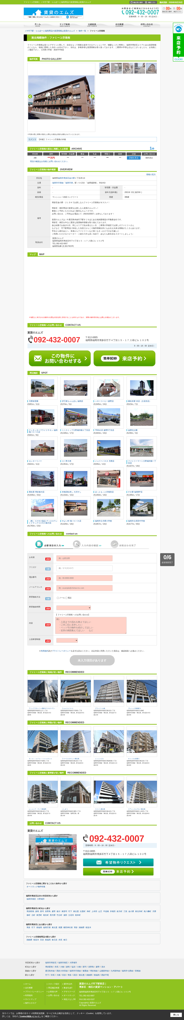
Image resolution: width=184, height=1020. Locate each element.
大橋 (79, 967)
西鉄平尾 (105, 975)
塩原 (73, 967)
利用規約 (44, 651)
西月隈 (52, 915)
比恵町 (83, 911)
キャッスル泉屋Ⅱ (134, 758)
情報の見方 (151, 174)
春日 (65, 940)
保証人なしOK (70, 999)
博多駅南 (30, 911)
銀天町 (119, 911)
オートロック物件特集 (36, 887)
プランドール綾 (100, 708)
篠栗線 (85, 971)
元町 (33, 915)
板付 (58, 911)
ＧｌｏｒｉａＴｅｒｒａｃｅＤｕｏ (40, 758)
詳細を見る (133, 158)
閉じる (176, 1015)
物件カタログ (30, 1003)
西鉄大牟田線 (62, 971)
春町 (28, 915)
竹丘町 (59, 915)
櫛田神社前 (68, 927)
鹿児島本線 (50, 971)
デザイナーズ (69, 992)
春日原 (54, 940)
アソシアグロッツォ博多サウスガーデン (42, 708)
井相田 (113, 911)
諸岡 (37, 911)
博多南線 (94, 971)
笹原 (42, 940)
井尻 (60, 940)
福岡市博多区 (63, 178)
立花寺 (71, 915)
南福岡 (39, 927)
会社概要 (29, 988)
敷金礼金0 (68, 988)
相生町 (46, 915)
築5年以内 (68, 984)
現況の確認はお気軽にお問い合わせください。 (49, 161)
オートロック (69, 995)
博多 (28, 927)
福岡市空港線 (58, 183)
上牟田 (94, 911)
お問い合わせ (53, 995)
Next (93, 96)
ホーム (28, 984)
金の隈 (72, 178)
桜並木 (88, 927)
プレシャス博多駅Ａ (134, 708)
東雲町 (39, 915)
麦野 (53, 911)
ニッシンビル (99, 758)
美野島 (48, 911)
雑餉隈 (81, 927)
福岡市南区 (31, 899)
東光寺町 (139, 911)
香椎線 (138, 971)
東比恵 (76, 911)
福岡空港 (69, 183)
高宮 (75, 975)
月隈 (154, 911)
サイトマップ (30, 999)
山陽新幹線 (104, 971)
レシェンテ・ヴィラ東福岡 (37, 809)
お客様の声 (52, 992)
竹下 (70, 911)
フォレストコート (67, 708)
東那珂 (64, 911)
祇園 (60, 927)
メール (62, 598)
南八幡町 (147, 911)
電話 (69, 598)
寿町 (88, 911)
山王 (100, 911)
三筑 (125, 911)
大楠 (62, 967)
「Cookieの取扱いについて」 (29, 1016)
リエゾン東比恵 (100, 809)
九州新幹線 (115, 971)
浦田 (65, 915)
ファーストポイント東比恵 (70, 758)
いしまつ (65, 809)
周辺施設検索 (53, 988)
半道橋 (106, 911)
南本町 (78, 915)
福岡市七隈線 (127, 971)
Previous (30, 96)
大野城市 (41, 899)
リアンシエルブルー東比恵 (136, 809)
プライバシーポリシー (61, 651)
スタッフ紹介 (53, 984)
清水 (103, 967)
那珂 (42, 911)
